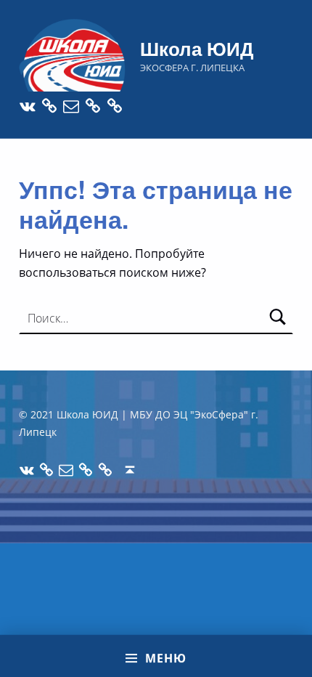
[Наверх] (130, 470)
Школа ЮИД (197, 48)
